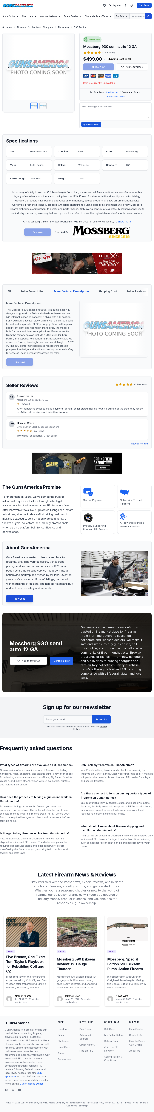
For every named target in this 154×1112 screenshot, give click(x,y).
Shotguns (63, 1041)
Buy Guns (19, 598)
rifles (15, 773)
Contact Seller (92, 124)
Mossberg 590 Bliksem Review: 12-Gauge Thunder (76, 964)
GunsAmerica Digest (31, 1083)
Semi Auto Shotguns (42, 27)
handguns (5, 773)
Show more (124, 221)
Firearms (21, 27)
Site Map (83, 1105)
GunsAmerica (18, 1023)
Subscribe (101, 719)
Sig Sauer (56, 777)
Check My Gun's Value (96, 16)
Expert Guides (71, 16)
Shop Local (27, 16)
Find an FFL (86, 1050)
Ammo (61, 1053)
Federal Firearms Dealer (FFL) (37, 813)
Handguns (63, 1029)
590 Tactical (80, 27)
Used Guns (64, 1047)
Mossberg (63, 27)
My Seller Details (113, 1035)
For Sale (120, 16)
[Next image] (68, 67)
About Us (134, 1050)
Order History (87, 1044)
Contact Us (135, 1035)
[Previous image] (9, 67)
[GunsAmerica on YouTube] (19, 1089)
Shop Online (8, 16)
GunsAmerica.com (29, 1102)
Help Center (136, 1029)
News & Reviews (48, 16)
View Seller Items (115, 96)
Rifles (61, 1035)
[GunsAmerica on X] (12, 1089)
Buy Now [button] (100, 67)
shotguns (25, 773)
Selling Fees (111, 1041)
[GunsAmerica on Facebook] (6, 1089)
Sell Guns (144, 5)
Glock (45, 777)
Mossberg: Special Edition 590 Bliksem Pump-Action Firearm (125, 964)
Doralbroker (111, 92)
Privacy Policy (131, 1102)
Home (9, 27)
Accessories (64, 1059)
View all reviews (139, 443)
